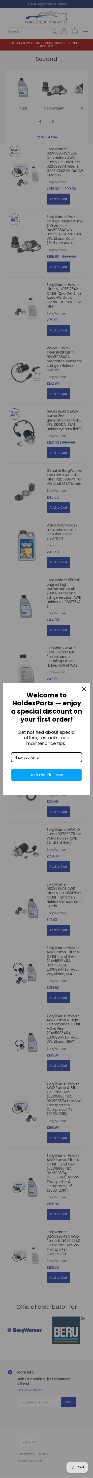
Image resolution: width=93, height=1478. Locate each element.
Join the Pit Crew (46, 775)
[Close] (84, 689)
